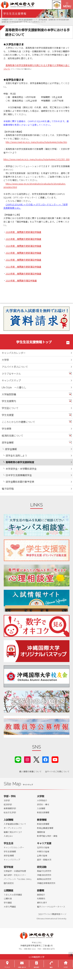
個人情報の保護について (30, 771)
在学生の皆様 (43, 847)
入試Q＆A (8, 836)
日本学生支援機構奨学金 (19, 475)
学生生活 (8, 843)
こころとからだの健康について (18, 422)
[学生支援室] (36, 550)
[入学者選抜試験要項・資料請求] (36, 318)
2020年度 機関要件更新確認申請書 (23, 273)
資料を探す (42, 902)
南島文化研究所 (44, 871)
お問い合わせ (22, 967)
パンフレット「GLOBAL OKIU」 (18, 879)
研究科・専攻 (43, 804)
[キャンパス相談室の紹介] (36, 525)
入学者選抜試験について (15, 824)
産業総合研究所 (44, 879)
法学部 (7, 800)
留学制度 (8, 867)
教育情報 (42, 819)
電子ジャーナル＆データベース (51, 906)
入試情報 (41, 808)
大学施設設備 (9, 394)
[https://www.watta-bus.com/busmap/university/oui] (36, 651)
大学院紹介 (42, 800)
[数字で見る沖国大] (36, 626)
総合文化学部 (10, 812)
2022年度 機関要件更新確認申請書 (23, 259)
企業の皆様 (42, 855)
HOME (66, 967)
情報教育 (41, 832)
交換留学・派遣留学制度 (15, 871)
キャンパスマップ (11, 380)
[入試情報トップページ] (36, 601)
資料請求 (36, 967)
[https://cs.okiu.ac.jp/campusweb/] (56, 4)
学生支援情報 (10, 851)
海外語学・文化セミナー (15, 875)
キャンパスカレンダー (13, 353)
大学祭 (5, 359)
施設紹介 (41, 894)
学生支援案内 (9, 401)
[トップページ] (30, 4)
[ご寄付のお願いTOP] (36, 701)
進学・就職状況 (44, 859)
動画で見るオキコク (13, 832)
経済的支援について (12, 435)
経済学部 (8, 804)
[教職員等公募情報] (36, 727)
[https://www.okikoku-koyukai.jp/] (36, 676)
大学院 (40, 796)
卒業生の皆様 (43, 851)
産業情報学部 (10, 808)
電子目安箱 (8, 488)
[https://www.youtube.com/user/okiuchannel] (55, 759)
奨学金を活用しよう (16, 455)
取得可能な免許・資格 (47, 836)
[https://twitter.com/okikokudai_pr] (36, 759)
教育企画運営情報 (45, 828)
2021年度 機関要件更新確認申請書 (23, 266)
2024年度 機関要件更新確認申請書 (23, 245)
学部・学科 (10, 796)
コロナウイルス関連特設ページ (52, 914)
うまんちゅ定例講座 (13, 894)
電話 (51, 967)
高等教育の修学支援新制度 (20, 462)
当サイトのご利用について (57, 771)
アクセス (7, 967)
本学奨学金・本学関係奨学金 (21, 468)
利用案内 (41, 898)
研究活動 (42, 867)
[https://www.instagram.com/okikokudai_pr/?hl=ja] (27, 759)
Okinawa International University (51, 918)
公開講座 (8, 890)
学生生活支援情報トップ (34, 341)
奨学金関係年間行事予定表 (20, 481)
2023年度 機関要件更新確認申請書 (23, 252)
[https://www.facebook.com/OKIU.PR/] (45, 759)
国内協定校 (9, 883)
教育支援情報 (43, 812)
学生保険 (6, 428)
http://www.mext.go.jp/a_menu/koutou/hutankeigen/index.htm (36, 142)
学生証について (10, 408)
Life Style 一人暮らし (14, 387)
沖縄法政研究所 (44, 875)
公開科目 (8, 898)
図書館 (40, 890)
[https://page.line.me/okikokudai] (18, 759)
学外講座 (8, 902)
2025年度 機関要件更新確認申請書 (23, 239)
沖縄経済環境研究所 (46, 883)
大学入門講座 (10, 906)
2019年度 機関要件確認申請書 (21, 280)
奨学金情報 (8, 442)
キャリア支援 (44, 843)
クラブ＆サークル (11, 373)
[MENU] (67, 4)
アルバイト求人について (15, 366)
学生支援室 (8, 415)
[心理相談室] (36, 575)
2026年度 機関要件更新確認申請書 (23, 232)
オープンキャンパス (13, 828)
